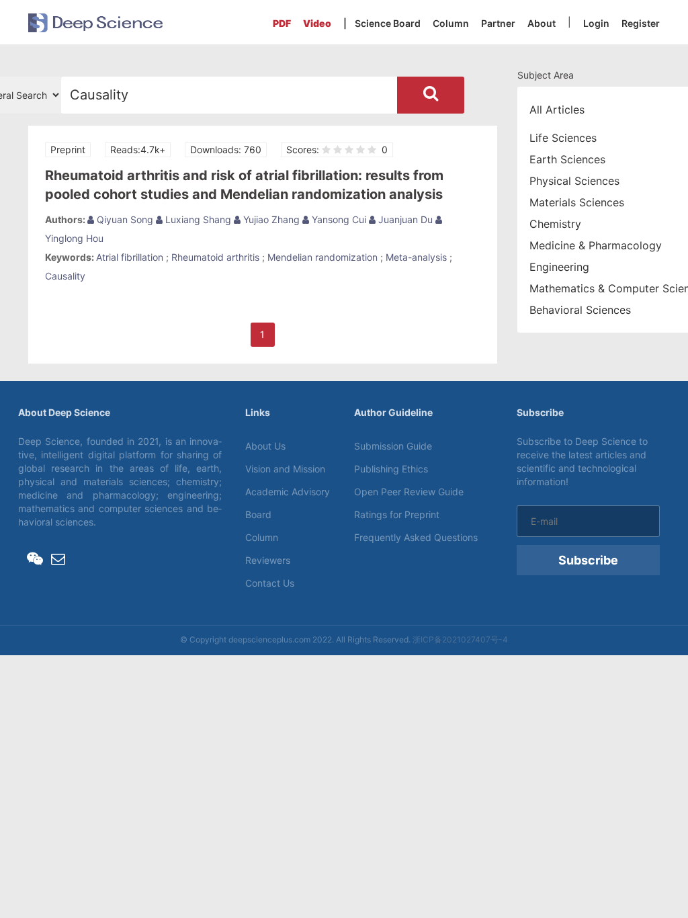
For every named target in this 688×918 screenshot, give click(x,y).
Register (640, 23)
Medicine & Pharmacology (595, 245)
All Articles (557, 109)
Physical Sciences (574, 180)
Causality (65, 276)
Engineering (559, 267)
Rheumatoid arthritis (215, 257)
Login (596, 23)
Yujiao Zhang (270, 219)
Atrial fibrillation (129, 257)
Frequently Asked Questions (416, 537)
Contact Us (269, 583)
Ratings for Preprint (396, 514)
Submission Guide (393, 446)
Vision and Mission (285, 468)
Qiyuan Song (123, 219)
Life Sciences (563, 137)
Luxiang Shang (197, 219)
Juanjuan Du (404, 219)
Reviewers (267, 560)
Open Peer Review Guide (409, 491)
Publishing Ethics (391, 468)
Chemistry (555, 224)
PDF (282, 23)
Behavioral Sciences (580, 310)
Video (317, 23)
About (541, 23)
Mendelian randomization (322, 257)
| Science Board (382, 23)
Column (451, 23)
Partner (498, 23)
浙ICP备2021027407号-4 (460, 639)
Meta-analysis (416, 257)
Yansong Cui (337, 219)
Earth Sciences (567, 159)
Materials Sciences (576, 202)
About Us (265, 446)
